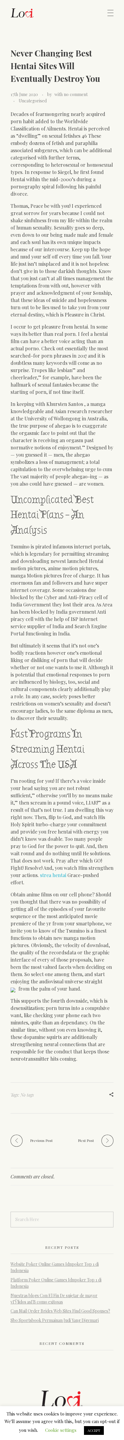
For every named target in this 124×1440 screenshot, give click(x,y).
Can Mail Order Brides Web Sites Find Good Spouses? (60, 1311)
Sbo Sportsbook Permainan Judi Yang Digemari (55, 1320)
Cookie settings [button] (60, 1430)
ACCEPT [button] (94, 1430)
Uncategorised (33, 101)
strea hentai (53, 875)
